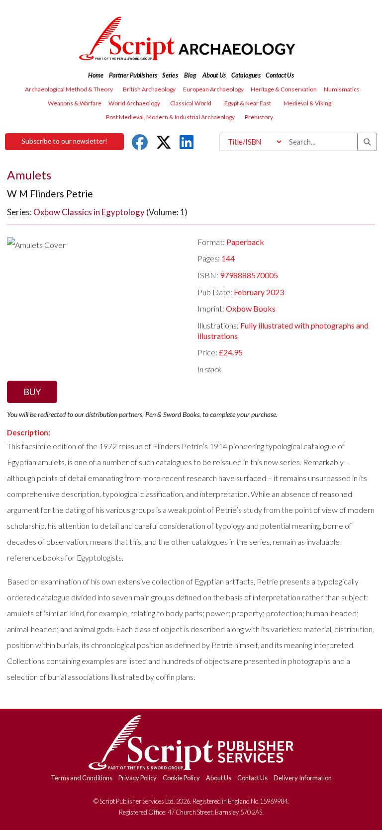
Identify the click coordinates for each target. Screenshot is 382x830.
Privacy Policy (137, 778)
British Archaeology (149, 89)
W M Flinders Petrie (50, 193)
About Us (218, 778)
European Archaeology (213, 89)
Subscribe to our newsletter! (64, 141)
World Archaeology (134, 103)
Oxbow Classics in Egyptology (89, 212)
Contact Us (252, 778)
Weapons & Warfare (74, 103)
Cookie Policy (181, 778)
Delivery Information (303, 778)
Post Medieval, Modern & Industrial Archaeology (170, 117)
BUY (32, 391)
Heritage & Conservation (284, 89)
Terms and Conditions (81, 778)
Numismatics (342, 89)
